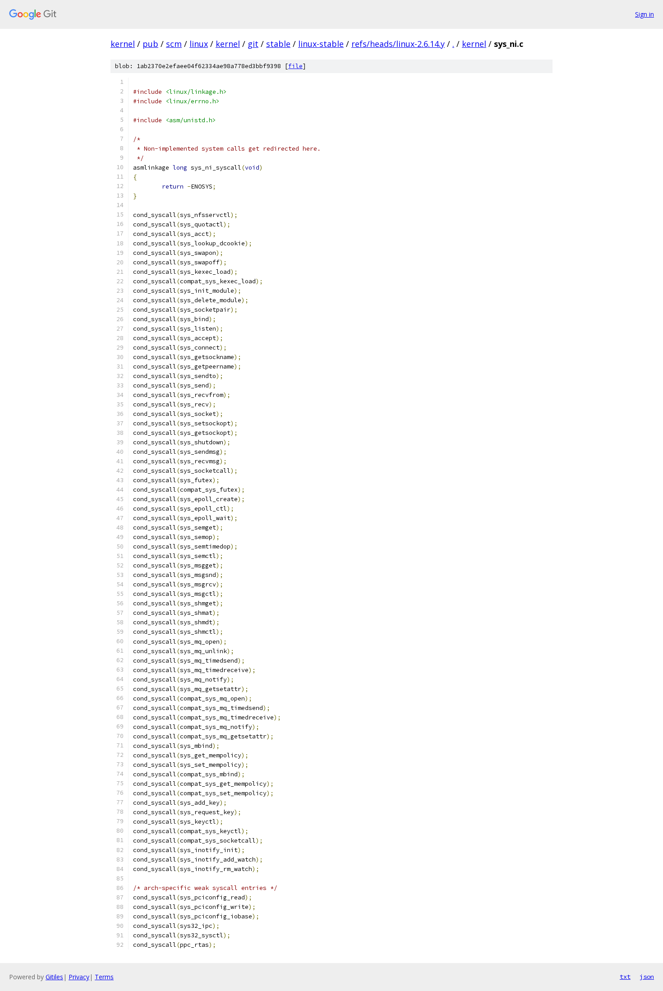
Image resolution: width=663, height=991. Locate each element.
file (295, 66)
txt (625, 977)
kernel (122, 43)
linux (198, 43)
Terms (104, 977)
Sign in (644, 14)
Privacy (79, 977)
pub (150, 43)
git (253, 43)
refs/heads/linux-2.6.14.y (398, 43)
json (647, 977)
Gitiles (54, 977)
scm (174, 43)
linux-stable (321, 43)
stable (278, 43)
